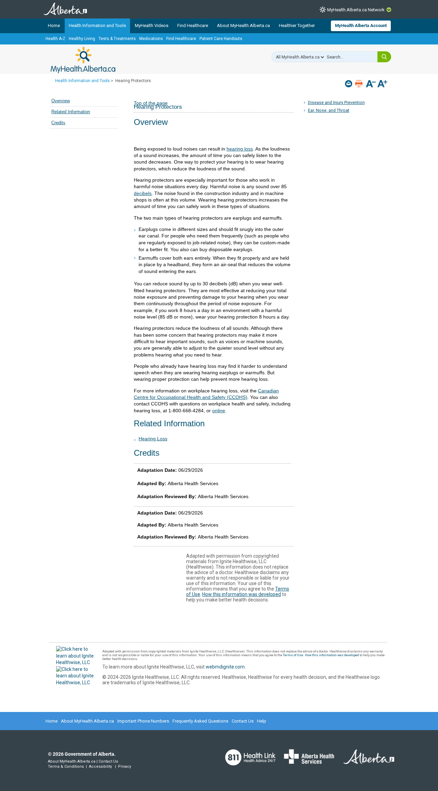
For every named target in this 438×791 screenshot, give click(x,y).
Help (261, 721)
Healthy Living (82, 38)
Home (54, 25)
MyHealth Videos (151, 25)
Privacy (124, 766)
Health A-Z (55, 38)
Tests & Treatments (117, 38)
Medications (151, 38)
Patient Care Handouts (220, 38)
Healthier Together (297, 25)
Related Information (70, 111)
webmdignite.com (225, 667)
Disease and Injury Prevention (336, 102)
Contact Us (243, 721)
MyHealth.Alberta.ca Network (356, 9)
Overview (60, 101)
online (218, 410)
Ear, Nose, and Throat (328, 110)
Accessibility (100, 766)
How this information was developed (241, 594)
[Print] (359, 83)
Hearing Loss (153, 438)
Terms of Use (293, 655)
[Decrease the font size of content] (371, 84)
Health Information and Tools (97, 25)
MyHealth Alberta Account (361, 25)
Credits (58, 122)
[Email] (349, 83)
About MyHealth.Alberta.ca (243, 25)
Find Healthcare (192, 25)
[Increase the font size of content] (382, 84)
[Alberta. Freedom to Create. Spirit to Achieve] (364, 760)
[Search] (384, 56)
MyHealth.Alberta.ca (83, 60)
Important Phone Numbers (143, 721)
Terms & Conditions (66, 766)
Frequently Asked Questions (200, 721)
